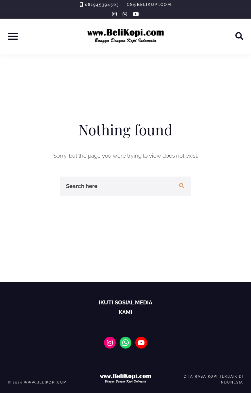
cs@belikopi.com (149, 4)
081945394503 (102, 4)
